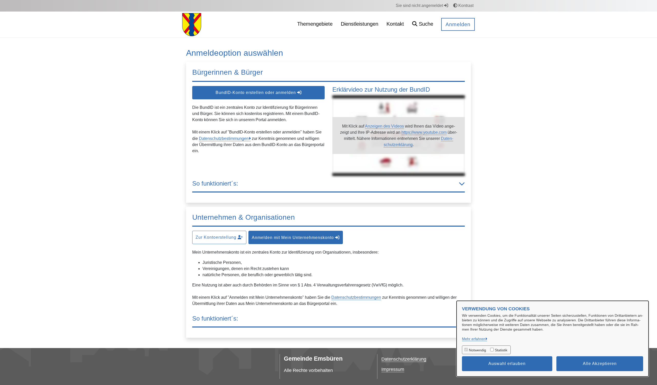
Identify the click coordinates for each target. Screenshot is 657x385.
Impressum (392, 369)
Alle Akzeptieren (600, 363)
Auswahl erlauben (507, 363)
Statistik (501, 350)
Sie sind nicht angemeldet (420, 5)
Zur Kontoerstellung (217, 237)
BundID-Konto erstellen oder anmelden (256, 92)
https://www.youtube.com (424, 132)
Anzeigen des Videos (384, 126)
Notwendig (477, 350)
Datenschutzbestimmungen (224, 138)
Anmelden (458, 24)
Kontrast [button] (465, 5)
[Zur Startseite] (191, 24)
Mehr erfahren (473, 339)
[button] (422, 24)
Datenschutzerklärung (403, 359)
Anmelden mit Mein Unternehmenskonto (293, 237)
